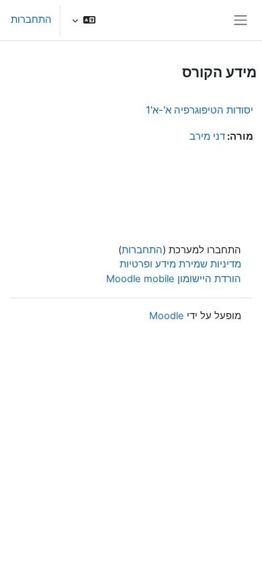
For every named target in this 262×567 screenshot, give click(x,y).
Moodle (166, 316)
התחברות (31, 19)
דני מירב (207, 136)
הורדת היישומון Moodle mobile (173, 279)
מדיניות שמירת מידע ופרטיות (180, 264)
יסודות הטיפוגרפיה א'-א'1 (199, 109)
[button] (83, 20)
